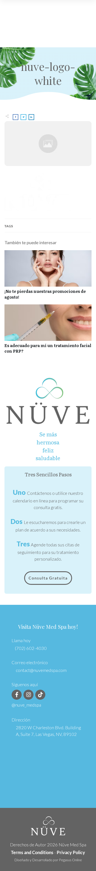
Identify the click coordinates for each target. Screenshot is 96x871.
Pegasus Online (70, 860)
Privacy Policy (71, 852)
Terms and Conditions (32, 852)
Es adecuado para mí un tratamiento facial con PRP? (48, 331)
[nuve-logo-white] (48, 143)
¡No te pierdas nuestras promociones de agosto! (48, 277)
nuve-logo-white (48, 73)
